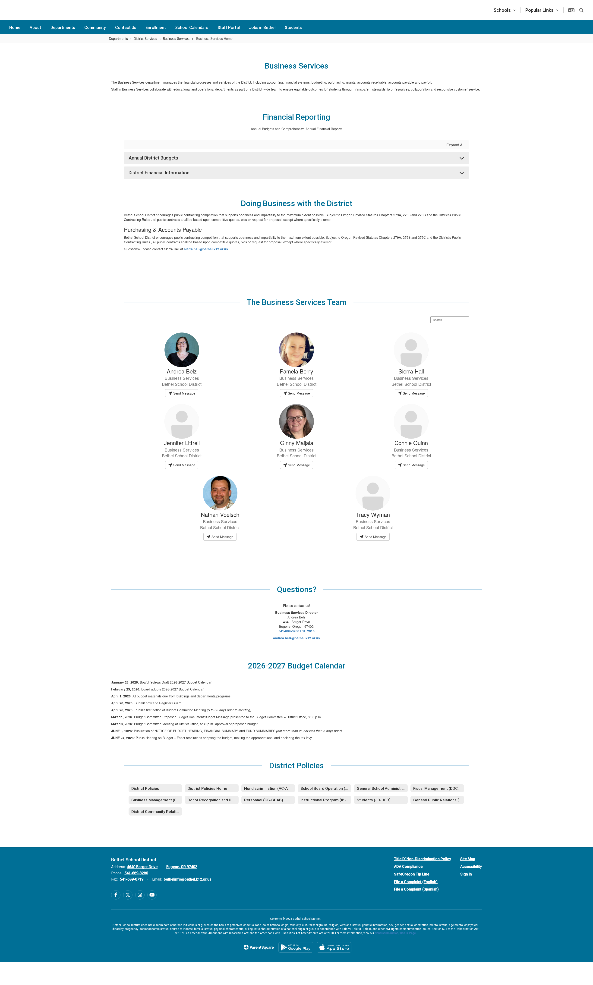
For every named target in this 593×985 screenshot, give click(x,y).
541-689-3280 (136, 873)
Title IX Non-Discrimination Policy (422, 859)
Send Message (183, 393)
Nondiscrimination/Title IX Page (395, 933)
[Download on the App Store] (334, 947)
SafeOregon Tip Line (411, 874)
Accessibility (471, 866)
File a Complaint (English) (416, 882)
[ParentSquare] (259, 947)
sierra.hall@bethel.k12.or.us (206, 249)
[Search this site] (581, 10)
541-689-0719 (131, 879)
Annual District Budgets (153, 158)
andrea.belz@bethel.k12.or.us (296, 638)
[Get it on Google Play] (295, 947)
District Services (145, 38)
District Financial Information (159, 173)
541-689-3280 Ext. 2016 (296, 631)
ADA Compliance (408, 866)
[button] (505, 10)
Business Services (176, 38)
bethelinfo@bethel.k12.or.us (187, 879)
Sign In (466, 874)
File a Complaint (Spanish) (416, 889)
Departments (118, 38)
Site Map (467, 859)
